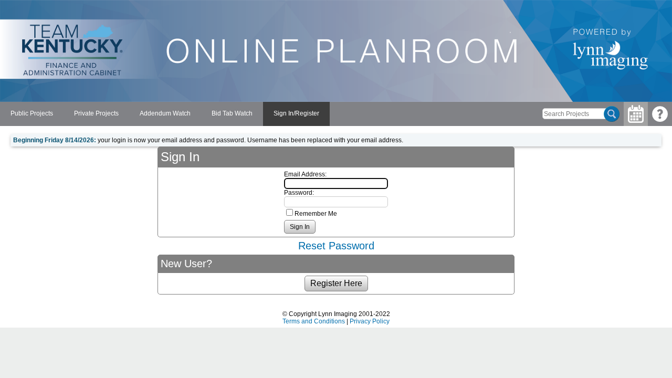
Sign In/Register (296, 113)
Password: (299, 192)
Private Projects (96, 113)
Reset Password (336, 245)
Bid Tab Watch (232, 113)
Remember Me (316, 213)
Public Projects (31, 113)
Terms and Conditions (313, 321)
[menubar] (165, 114)
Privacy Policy (370, 321)
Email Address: (305, 174)
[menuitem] (32, 114)
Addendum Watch (165, 113)
